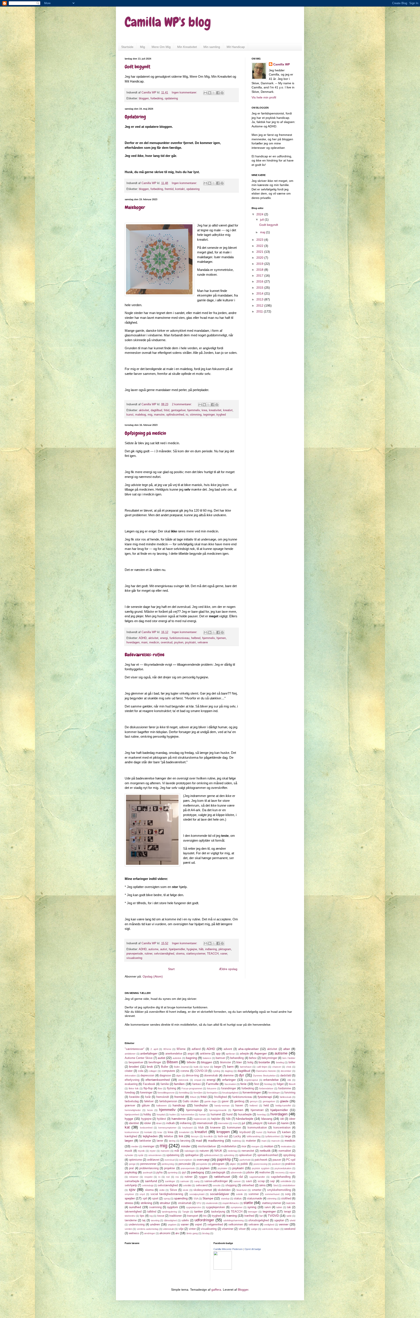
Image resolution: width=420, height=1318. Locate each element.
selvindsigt (147, 1185)
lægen (129, 1140)
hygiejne (192, 949)
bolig (250, 1062)
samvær (184, 1181)
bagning (191, 1058)
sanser (237, 1181)
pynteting (172, 1172)
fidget (280, 1084)
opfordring (229, 1155)
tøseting (155, 1220)
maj (263, 232)
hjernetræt (257, 1110)
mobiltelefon (228, 1146)
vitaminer (227, 1228)
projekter (169, 1168)
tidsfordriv (130, 1215)
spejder (130, 1198)
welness (134, 1233)
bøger (217, 1066)
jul (243, 1123)
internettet (223, 1123)
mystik (141, 1151)
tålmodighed (170, 1220)
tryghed (221, 414)
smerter (256, 1190)
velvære (203, 642)
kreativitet (215, 410)
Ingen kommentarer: (185, 92)
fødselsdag (132, 1101)
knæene (215, 1127)
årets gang (192, 1233)
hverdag (261, 1114)
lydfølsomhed (272, 1136)
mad (199, 1140)
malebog (140, 414)
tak (289, 1207)
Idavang (266, 1118)
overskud (166, 642)
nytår (141, 1155)
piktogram (225, 949)
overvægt (203, 1159)
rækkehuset (222, 1176)
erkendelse (271, 1079)
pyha (159, 1172)
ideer (292, 1118)
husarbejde (245, 1114)
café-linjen (262, 1066)
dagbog (229, 1071)
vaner (223, 953)
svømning (155, 1207)
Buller (164, 1066)
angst (190, 1053)
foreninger (146, 1092)
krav (160, 1132)
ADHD (143, 638)
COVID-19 (200, 1070)
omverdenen (155, 1155)
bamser (220, 1058)
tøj (143, 1220)
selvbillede (285, 1181)
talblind (151, 1211)
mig (150, 414)
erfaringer (229, 1079)
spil (145, 1198)
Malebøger (135, 207)
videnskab (168, 1229)
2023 (260, 239)
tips (142, 1215)
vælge (254, 1229)
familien (179, 1084)
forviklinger (274, 1092)
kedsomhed (146, 1127)
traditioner (175, 1215)
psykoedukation (283, 1168)
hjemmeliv (193, 410)
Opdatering (135, 117)
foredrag (130, 1092)
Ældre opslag (228, 969)
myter (153, 1151)
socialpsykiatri (197, 1194)
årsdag (206, 1233)
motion (268, 1146)
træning (231, 1215)
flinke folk (134, 1088)
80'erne (167, 1049)
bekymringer (269, 1058)
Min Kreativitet (187, 47)
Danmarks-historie (266, 1071)
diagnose (165, 1075)
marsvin (275, 1140)
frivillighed (220, 1097)
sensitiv (217, 1185)
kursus (272, 1132)
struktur (165, 1203)
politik (244, 1163)
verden (128, 1229)
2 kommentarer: (182, 404)
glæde (284, 1101)
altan (286, 1049)
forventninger (252, 1092)
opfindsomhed (175, 414)
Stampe (208, 1198)
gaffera (216, 1289)
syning (251, 1207)
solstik (239, 1194)
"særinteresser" (134, 1049)
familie (165, 1084)
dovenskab (211, 1075)
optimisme (135, 1159)
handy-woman (221, 1105)
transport (192, 1215)
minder (186, 1146)
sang (197, 1181)
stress (129, 1203)
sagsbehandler (257, 1177)
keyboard (187, 1127)
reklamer (133, 1177)
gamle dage (210, 1101)
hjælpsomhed (132, 1114)
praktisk (290, 1163)
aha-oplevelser (248, 1049)
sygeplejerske (193, 1207)
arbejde (244, 1053)
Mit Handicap (236, 47)
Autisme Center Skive (138, 1058)
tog (151, 1215)
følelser (149, 1101)
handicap (179, 1105)
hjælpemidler (177, 949)
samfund (151, 1181)
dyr (241, 1075)
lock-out (223, 1136)
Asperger (260, 1053)
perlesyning (168, 1164)
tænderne (131, 1220)
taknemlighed (133, 1211)
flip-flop (148, 1088)
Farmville (212, 1084)
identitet (134, 1123)
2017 (260, 275)
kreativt (228, 410)
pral (131, 1168)
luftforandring (254, 1136)
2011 (260, 311)
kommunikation (257, 1127)
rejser (292, 1172)
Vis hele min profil (264, 97)
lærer (160, 1140)
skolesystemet (202, 1190)
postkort (276, 1164)
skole (185, 1190)
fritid (166, 410)
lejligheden (150, 1136)
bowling (280, 1062)
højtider (215, 1118)
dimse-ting (192, 1075)
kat (127, 1127)
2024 (260, 214)
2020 (260, 257)
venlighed (269, 1224)
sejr (272, 1181)
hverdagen (133, 642)
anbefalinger (149, 1053)
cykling (216, 1071)
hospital (161, 1114)
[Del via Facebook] (218, 93)
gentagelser (178, 410)
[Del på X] (214, 93)
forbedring (156, 98)
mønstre (159, 414)
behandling (237, 1058)
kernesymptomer (167, 1127)
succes (290, 1203)
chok (288, 1066)
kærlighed (131, 1136)
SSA (196, 1198)
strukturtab (184, 1203)
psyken (178, 642)
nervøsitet (248, 1150)
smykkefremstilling (279, 1190)
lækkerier (145, 1140)
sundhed (135, 1207)
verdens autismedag (147, 1229)
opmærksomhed (267, 1155)
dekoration (130, 1075)
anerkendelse (173, 1053)
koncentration (281, 1127)
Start (171, 969)
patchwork (261, 1159)
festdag (268, 1084)
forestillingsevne (166, 1092)
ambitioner (130, 1053)
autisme (153, 949)
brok (150, 1066)
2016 (260, 281)
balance (207, 1058)
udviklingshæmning (233, 1220)
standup (225, 1198)
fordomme (284, 1088)
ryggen (203, 1176)
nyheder (129, 1155)
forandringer (228, 1088)
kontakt (180, 189)
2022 (260, 245)
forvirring (289, 1092)
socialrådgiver (219, 1194)
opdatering (171, 98)
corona (184, 1070)
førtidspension (168, 1101)
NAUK (218, 1150)
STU (198, 1203)
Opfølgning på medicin (145, 433)
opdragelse (192, 1155)
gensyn (254, 1101)
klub (201, 1127)
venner (284, 1224)
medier (134, 1146)
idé (282, 1118)
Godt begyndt (137, 66)
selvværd (202, 1185)
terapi (287, 1211)
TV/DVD (273, 1215)
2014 (260, 293)
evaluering (131, 1084)
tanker (198, 1211)
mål (176, 1150)
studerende (212, 1203)
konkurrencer (132, 1132)
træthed (249, 1215)
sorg (287, 1194)
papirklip (224, 1159)
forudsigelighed (230, 1092)
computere (168, 1070)
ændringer (149, 1233)
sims (262, 1185)
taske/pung (218, 1211)
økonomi (164, 1233)
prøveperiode (134, 953)
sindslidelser (288, 1185)
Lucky (237, 1136)
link (181, 1136)
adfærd (196, 1049)
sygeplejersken (215, 1207)
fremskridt (162, 1097)
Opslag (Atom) (153, 976)
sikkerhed (248, 1185)
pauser (277, 1159)
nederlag (232, 1151)
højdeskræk (200, 1119)
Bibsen (172, 1062)
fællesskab (285, 1097)
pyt (184, 1172)
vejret (198, 1224)
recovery (280, 1172)
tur (261, 1215)
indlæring (211, 949)
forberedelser (266, 1088)
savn (249, 1181)
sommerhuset (272, 1194)
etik (289, 1080)
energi (164, 638)
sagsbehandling (280, 1176)
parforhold (245, 1159)
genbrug (239, 1101)
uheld (292, 1220)
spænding (181, 1198)
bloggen (144, 98)
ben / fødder (288, 1058)
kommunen (234, 1127)
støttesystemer (195, 953)
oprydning (289, 1155)
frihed (193, 1097)
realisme (264, 1172)
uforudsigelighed (258, 1220)
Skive (173, 1190)
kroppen (223, 1132)
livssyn (195, 1136)
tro (204, 1215)
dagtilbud (156, 410)
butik (196, 1066)
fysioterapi (265, 1097)
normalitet (284, 1150)
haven (239, 1105)
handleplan (201, 1105)
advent (228, 1049)
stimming (195, 414)
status (238, 1198)
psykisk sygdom (261, 1168)
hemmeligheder (133, 1110)
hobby (147, 1114)
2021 (260, 251)
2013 (260, 299)
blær (239, 1062)
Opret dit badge (253, 1249)
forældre (134, 1097)
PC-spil (290, 1159)
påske (250, 1172)
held (266, 1105)
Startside (127, 47)
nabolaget (189, 1151)
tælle (289, 1215)
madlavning (216, 1140)
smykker (129, 1194)
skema (180, 953)
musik (128, 1150)
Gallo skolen (191, 1101)
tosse (160, 1215)
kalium (272, 1123)
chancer (276, 1066)
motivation (286, 1146)
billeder (191, 1062)
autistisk (177, 1058)
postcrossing (260, 1164)
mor (244, 1146)
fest (256, 1084)
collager (153, 1071)
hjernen (221, 638)
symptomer (237, 1207)
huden (172, 1114)
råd (241, 1176)
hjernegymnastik (218, 1110)
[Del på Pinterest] (222, 93)
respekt (148, 1177)
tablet (279, 1207)
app (218, 1053)
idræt (159, 1123)
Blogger (243, 1289)
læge (288, 1136)
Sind (275, 1185)
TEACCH (213, 953)
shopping (231, 1185)
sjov (132, 1190)
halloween (161, 1105)
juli (262, 219)
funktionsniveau (179, 638)
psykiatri (190, 642)
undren (155, 1224)
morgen (255, 1146)
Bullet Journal (181, 1066)
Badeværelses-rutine (144, 654)
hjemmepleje (194, 1110)
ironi (235, 1123)
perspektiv (201, 1164)
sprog (167, 1198)
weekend (289, 1228)
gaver (225, 1101)
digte (178, 1075)
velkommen (235, 1224)
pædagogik (219, 1172)
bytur (206, 1066)
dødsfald (285, 1075)
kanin (285, 1123)
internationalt (205, 1123)
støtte (248, 1203)
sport (155, 1198)
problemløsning (149, 1168)
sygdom (172, 1207)
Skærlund (241, 1190)
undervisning (137, 1224)
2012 (260, 305)
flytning (171, 1088)
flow (160, 1088)
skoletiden (224, 1190)
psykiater (223, 1168)
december (286, 1071)
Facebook (149, 1084)
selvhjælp (131, 1185)
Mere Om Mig (161, 47)
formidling (184, 1092)
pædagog (197, 1172)
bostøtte (264, 1062)
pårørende (236, 1172)
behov (253, 1058)
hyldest (161, 1118)
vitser (242, 1228)
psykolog (131, 1172)
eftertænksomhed (157, 1079)
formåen (198, 1092)
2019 (260, 263)
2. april (154, 1049)
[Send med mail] (205, 93)
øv (177, 1233)
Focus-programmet (192, 1088)
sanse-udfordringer (216, 1181)
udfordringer (204, 1220)
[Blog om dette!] (209, 93)
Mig (142, 47)
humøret (216, 1114)
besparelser (136, 1062)
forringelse (212, 1092)
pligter (233, 1164)
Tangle (185, 1211)
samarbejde (132, 1181)
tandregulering (169, 1211)
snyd (142, 1194)
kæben (286, 1132)
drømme (228, 1075)
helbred (195, 638)
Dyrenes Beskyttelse (264, 1075)
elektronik (183, 1080)
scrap (261, 1181)
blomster (225, 1062)
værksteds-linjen (271, 1229)
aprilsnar (230, 1053)
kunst (129, 414)
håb (201, 949)
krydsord (245, 1132)
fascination (230, 1084)
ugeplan (279, 1220)
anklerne (205, 1053)
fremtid (169, 189)
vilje (181, 1228)
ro (187, 414)
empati (197, 1080)
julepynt (257, 1123)
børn (230, 1066)
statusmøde (254, 1198)
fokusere (211, 1088)
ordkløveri (153, 1159)
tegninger (209, 414)
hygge (129, 1118)
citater (129, 1070)
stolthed (286, 1198)
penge (132, 1164)
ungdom (172, 1224)
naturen (204, 1150)
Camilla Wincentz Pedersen (228, 1249)
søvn (267, 1207)
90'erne (181, 1049)
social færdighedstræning (166, 1194)
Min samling (211, 47)
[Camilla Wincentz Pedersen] (223, 1268)
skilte (162, 1190)
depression (147, 1075)
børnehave (246, 1066)
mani (144, 642)
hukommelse (187, 1114)
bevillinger (155, 1062)
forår (148, 1097)
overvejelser (185, 1159)
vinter (192, 1228)
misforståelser (207, 1146)
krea (204, 410)
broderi (134, 1066)
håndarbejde (244, 1118)
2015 (260, 287)
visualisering (134, 958)
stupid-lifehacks (230, 1203)
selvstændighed (164, 953)
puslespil (147, 1172)
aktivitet (144, 410)
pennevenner (148, 1163)
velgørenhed (215, 1224)
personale (184, 1163)
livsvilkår (208, 1136)
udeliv (185, 1220)
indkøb (170, 1123)
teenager (252, 1211)
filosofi (292, 1084)
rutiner (148, 953)
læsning (185, 1140)
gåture (146, 1105)
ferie (243, 1084)
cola (140, 1070)
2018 (260, 269)
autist (163, 949)
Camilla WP (281, 64)
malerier (251, 1140)
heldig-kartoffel (283, 1105)
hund (229, 1114)
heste (150, 1110)
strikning (146, 1203)
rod (168, 1177)
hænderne (179, 1118)
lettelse (168, 1136)
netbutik (265, 1150)
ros (177, 1177)
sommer (253, 1194)
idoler (147, 1123)
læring (172, 1140)
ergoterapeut (251, 1080)
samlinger (170, 1181)
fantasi (196, 1084)
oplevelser (245, 1155)
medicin (154, 642)
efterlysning (132, 1079)
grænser (130, 1105)
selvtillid (187, 1185)
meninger (148, 1146)
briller (292, 1062)
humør (202, 1114)
